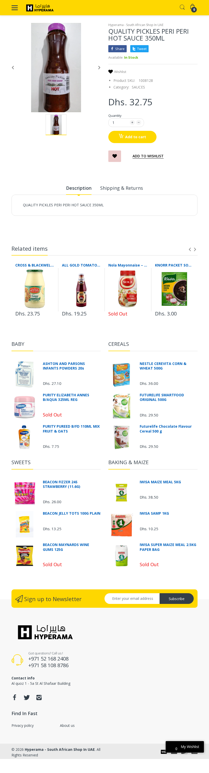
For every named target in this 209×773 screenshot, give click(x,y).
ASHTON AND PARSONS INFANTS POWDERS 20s (64, 366)
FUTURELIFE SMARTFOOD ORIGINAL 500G (162, 397)
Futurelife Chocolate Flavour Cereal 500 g (166, 428)
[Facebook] (14, 698)
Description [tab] (79, 188)
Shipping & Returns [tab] (121, 188)
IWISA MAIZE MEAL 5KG (160, 482)
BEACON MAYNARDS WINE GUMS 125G (66, 547)
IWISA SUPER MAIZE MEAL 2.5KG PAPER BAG (168, 547)
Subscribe (177, 598)
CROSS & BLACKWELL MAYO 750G (34, 265)
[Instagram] (39, 698)
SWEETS (21, 462)
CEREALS (118, 343)
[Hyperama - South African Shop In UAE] (39, 7)
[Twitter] (27, 698)
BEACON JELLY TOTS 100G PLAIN (71, 513)
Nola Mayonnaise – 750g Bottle (127, 265)
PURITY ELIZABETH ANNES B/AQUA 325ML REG (66, 397)
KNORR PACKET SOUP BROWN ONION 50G (174, 265)
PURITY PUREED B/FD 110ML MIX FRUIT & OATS (71, 428)
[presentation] (189, 249)
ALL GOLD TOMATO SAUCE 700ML (81, 265)
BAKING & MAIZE (128, 462)
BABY (17, 343)
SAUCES (138, 87)
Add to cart (135, 136)
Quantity (115, 115)
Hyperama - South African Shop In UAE (135, 25)
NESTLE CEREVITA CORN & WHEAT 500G (163, 366)
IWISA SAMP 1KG (154, 513)
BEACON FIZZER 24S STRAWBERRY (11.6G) (61, 484)
